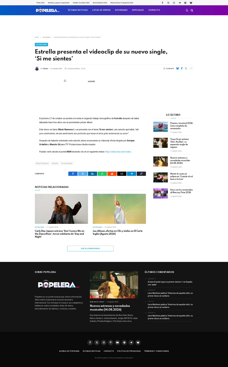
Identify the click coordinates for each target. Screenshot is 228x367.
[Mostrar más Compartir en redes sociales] (191, 68)
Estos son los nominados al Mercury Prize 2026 (181, 191)
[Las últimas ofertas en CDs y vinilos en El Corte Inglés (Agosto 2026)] (119, 209)
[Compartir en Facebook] (182, 68)
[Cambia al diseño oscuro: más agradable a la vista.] (187, 10)
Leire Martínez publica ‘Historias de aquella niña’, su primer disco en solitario (170, 294)
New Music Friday (97, 302)
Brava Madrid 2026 (100, 3)
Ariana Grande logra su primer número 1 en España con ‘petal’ (170, 283)
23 (84, 69)
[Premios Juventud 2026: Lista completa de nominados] (160, 127)
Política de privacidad (129, 351)
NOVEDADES (121, 10)
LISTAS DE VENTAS (101, 10)
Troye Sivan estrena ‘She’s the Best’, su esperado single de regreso (179, 143)
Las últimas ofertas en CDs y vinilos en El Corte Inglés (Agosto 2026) (118, 232)
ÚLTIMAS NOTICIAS (78, 10)
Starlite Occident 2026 (81, 3)
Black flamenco (42, 163)
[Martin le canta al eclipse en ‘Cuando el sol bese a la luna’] (160, 177)
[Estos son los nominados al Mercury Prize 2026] (160, 193)
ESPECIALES (138, 10)
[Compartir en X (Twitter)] (186, 68)
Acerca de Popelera (69, 351)
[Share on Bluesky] (177, 68)
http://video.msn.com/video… (118, 151)
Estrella (55, 163)
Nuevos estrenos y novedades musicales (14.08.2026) (180, 160)
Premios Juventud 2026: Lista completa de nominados (181, 126)
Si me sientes (66, 163)
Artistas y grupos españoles (58, 3)
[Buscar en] (191, 10)
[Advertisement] (114, 26)
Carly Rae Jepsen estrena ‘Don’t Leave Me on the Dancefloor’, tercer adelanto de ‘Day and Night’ (59, 234)
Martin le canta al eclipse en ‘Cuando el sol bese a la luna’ (181, 176)
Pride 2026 (40, 3)
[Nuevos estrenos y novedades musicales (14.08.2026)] (160, 161)
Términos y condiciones (156, 351)
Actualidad (41, 44)
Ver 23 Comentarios (90, 248)
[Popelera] (48, 10)
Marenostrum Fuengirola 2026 (121, 3)
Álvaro (45, 69)
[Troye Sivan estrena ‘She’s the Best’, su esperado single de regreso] (160, 143)
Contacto (109, 351)
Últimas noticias (91, 351)
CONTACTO (154, 10)
